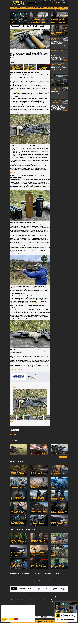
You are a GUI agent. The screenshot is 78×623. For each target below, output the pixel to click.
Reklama (66, 0)
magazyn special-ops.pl (47, 0)
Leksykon (63, 7)
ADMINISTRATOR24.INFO (14, 573)
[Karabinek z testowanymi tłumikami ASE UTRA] (30, 129)
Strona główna (12, 9)
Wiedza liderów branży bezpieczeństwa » (66, 619)
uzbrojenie (13, 384)
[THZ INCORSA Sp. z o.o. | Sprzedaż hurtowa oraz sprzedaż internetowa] (18, 376)
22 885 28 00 (32, 378)
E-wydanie (58, 7)
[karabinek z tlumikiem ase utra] (33, 417)
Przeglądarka (52, 7)
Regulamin (53, 0)
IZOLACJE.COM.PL (36, 573)
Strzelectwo (27, 7)
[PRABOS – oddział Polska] (63, 588)
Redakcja (63, 0)
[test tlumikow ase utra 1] (40, 417)
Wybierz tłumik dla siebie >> (32, 302)
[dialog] (66, 612)
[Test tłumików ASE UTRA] (30, 270)
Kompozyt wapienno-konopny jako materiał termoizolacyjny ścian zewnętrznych (38, 577)
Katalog (47, 7)
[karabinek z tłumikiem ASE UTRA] (30, 334)
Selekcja (32, 7)
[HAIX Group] (47, 588)
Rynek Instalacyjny (44, 617)
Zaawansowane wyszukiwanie (32, 4)
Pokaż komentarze (15, 434)
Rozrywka (43, 7)
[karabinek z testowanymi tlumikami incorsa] (30, 402)
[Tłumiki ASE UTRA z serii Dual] (30, 205)
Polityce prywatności (10, 617)
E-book (39, 7)
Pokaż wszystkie (62, 457)
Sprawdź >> (19, 112)
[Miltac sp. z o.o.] (38, 588)
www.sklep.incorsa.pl (32, 381)
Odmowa (11, 619)
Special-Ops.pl (17, 3)
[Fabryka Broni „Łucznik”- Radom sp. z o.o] (30, 588)
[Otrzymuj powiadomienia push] (3, 620)
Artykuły (16, 9)
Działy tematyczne (19, 7)
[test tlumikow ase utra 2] (20, 417)
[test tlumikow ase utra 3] (47, 417)
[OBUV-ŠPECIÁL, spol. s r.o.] (55, 588)
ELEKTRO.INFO (59, 573)
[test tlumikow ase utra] (27, 417)
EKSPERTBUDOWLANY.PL (26, 573)
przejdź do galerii (13, 421)
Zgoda (16, 619)
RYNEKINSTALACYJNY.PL (49, 573)
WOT (36, 7)
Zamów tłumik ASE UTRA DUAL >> (17, 369)
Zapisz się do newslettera (61, 9)
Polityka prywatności (58, 0)
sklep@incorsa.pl (31, 379)
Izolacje (36, 617)
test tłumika (18, 384)
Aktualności (13, 7)
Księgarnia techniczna (52, 617)
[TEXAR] (14, 588)
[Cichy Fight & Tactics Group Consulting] (22, 588)
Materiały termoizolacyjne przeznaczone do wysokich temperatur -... (37, 580)
